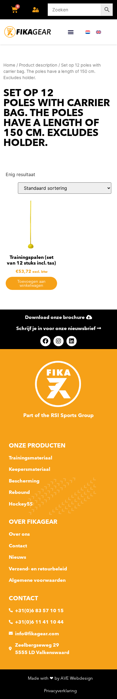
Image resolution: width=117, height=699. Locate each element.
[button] (70, 32)
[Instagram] (58, 341)
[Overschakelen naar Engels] (98, 32)
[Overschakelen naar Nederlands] (87, 32)
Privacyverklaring (60, 690)
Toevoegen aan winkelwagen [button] (31, 283)
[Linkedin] (71, 341)
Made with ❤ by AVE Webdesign (60, 678)
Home (9, 65)
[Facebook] (45, 341)
